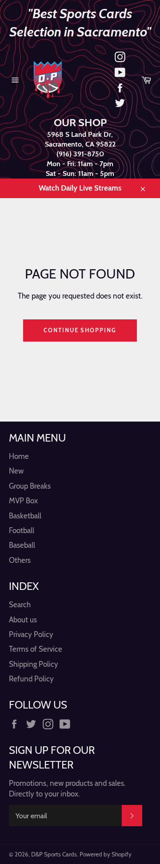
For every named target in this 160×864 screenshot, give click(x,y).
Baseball (22, 545)
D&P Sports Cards (54, 854)
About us (23, 619)
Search (20, 604)
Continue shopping (80, 330)
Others (20, 560)
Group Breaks (30, 486)
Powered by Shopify (106, 854)
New (16, 470)
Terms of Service (35, 649)
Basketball (25, 515)
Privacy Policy (31, 634)
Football (21, 530)
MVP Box (23, 500)
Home (19, 456)
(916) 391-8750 (80, 154)
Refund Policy (31, 678)
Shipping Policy (33, 664)
